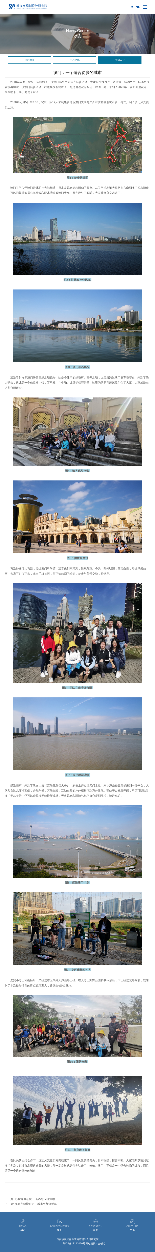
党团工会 (120, 59)
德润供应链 (56, 1243)
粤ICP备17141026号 (74, 1243)
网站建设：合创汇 (95, 1243)
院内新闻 (29, 59)
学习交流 (75, 59)
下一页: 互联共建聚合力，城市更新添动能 (31, 1203)
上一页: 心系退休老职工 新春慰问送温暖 (30, 1199)
